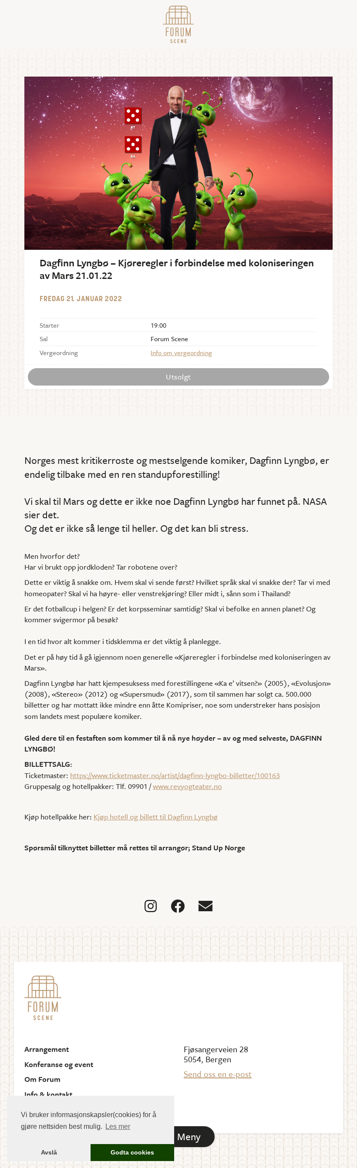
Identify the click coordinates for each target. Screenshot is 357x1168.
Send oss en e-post (218, 1074)
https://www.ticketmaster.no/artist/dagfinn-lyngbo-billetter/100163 (175, 775)
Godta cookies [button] (132, 1152)
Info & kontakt (48, 1094)
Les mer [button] (117, 1126)
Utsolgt (178, 376)
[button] (178, 1136)
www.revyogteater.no (187, 786)
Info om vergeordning (181, 352)
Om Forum (42, 1079)
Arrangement (46, 1049)
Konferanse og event (58, 1064)
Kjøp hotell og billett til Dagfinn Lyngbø (156, 816)
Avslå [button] (49, 1152)
